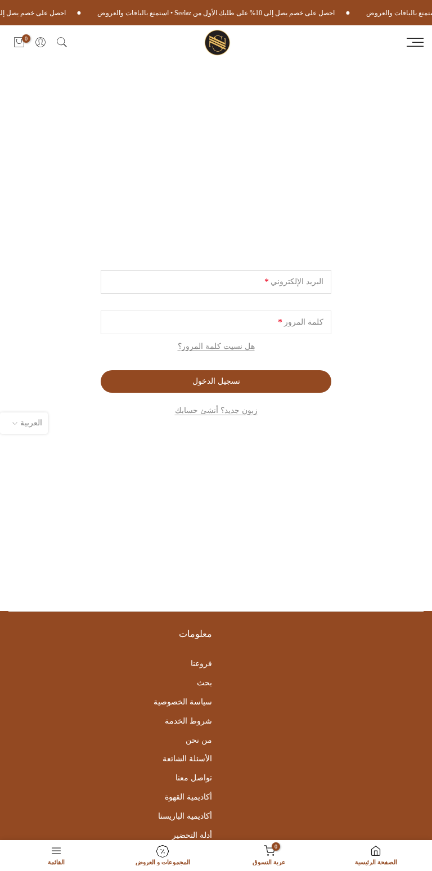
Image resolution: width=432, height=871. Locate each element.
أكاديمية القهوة (188, 797)
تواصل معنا (194, 778)
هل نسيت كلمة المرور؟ (216, 346)
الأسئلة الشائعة (187, 759)
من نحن (199, 740)
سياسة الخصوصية (183, 702)
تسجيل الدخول (216, 381)
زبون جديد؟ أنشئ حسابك (216, 410)
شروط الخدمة (188, 721)
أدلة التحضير (192, 835)
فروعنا (201, 663)
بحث (204, 683)
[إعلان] (221, 13)
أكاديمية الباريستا (185, 816)
